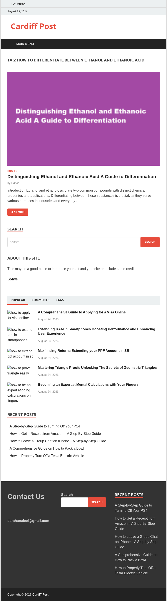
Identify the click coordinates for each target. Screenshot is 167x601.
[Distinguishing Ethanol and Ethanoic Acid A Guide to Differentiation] (83, 120)
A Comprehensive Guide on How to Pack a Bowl (47, 448)
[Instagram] (158, 11)
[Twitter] (153, 11)
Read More (16, 211)
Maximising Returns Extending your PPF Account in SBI (84, 351)
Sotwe (12, 279)
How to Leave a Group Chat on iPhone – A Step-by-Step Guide (58, 441)
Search (67, 495)
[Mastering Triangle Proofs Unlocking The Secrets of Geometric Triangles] (21, 368)
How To (12, 170)
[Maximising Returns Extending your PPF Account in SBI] (21, 351)
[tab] (17, 300)
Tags (60, 300)
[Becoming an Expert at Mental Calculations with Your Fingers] (21, 385)
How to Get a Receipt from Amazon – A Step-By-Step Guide (55, 433)
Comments (40, 300)
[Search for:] (83, 242)
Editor (15, 183)
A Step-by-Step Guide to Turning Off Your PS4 (45, 426)
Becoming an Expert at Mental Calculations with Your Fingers (88, 384)
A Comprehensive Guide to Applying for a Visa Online (82, 312)
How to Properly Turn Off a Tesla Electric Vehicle (47, 456)
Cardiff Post (34, 26)
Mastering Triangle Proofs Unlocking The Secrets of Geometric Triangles (97, 367)
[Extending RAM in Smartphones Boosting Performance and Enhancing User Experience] (21, 329)
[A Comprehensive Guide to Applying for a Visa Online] (21, 313)
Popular (18, 300)
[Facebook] (147, 11)
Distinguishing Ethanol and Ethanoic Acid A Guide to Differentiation (81, 176)
